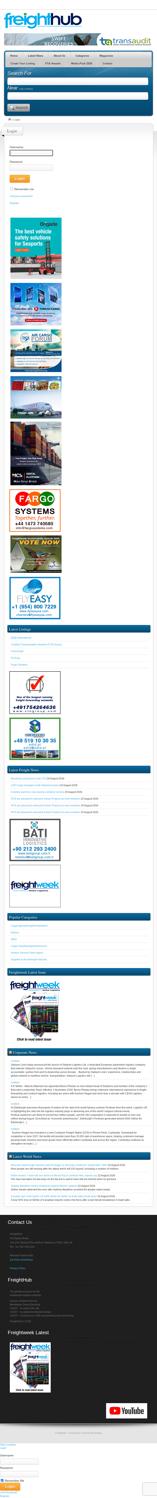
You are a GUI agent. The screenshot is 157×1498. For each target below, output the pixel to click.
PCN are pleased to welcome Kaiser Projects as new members (45, 798)
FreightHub (60, 1433)
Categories (82, 55)
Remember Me (14, 1480)
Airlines (15, 932)
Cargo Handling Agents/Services (29, 946)
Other (14, 939)
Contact (107, 63)
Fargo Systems (19, 664)
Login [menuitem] (3, 1448)
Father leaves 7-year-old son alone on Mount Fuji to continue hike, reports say (54, 1175)
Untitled (15, 1061)
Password (6, 1467)
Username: (17, 147)
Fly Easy (15, 658)
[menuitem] (78, 1452)
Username (6, 1455)
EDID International (21, 637)
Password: (16, 161)
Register (14, 203)
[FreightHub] (9, 119)
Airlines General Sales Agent (27, 952)
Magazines (106, 55)
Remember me (24, 189)
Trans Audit (17, 651)
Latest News (35, 55)
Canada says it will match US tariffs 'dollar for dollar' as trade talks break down (54, 1196)
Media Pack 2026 (81, 63)
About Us (59, 55)
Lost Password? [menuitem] (9, 1492)
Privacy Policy (17, 1268)
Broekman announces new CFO (28, 778)
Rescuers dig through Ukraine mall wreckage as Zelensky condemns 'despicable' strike (59, 1165)
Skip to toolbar (8, 1444)
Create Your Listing (22, 63)
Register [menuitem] (4, 1496)
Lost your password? (21, 196)
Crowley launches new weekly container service (37, 792)
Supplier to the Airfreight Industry (29, 959)
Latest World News (27, 1156)
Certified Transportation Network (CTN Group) (36, 644)
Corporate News (25, 1052)
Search (22, 108)
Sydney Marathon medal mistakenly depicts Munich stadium (44, 1185)
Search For (19, 73)
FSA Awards (53, 63)
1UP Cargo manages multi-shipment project (35, 785)
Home (14, 55)
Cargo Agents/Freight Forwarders (29, 925)
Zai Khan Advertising (21, 1259)
